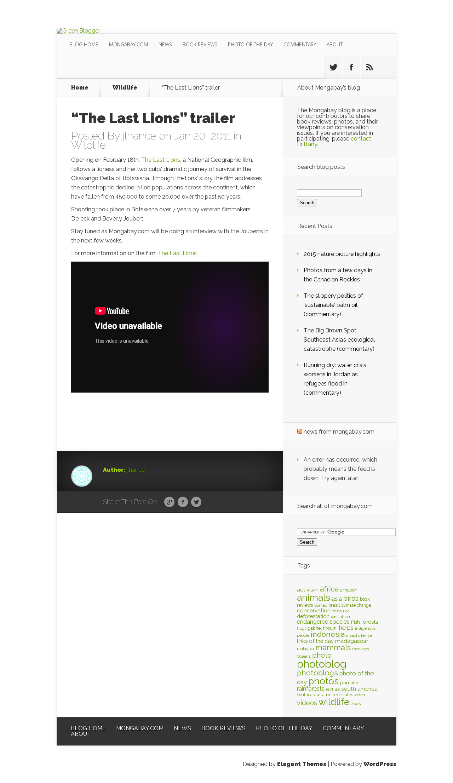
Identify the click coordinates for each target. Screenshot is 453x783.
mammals (333, 647)
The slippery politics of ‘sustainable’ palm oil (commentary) (333, 305)
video (360, 694)
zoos (356, 703)
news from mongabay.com (339, 431)
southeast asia (311, 694)
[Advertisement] (113, 427)
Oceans (304, 656)
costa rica (341, 610)
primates (349, 682)
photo (322, 655)
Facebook (182, 502)
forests (369, 622)
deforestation (313, 616)
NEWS (165, 44)
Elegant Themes (301, 764)
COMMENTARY (299, 44)
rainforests (311, 688)
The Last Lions (160, 159)
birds (351, 598)
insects (353, 635)
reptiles (333, 689)
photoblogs (317, 672)
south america (359, 689)
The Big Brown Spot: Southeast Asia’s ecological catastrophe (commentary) (339, 339)
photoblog (321, 664)
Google (169, 502)
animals (313, 597)
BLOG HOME (83, 44)
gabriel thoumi (323, 628)
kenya (366, 635)
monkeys (360, 649)
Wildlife (125, 88)
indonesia (328, 634)
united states (339, 694)
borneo (320, 605)
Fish (355, 622)
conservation (314, 610)
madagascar (351, 641)
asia (337, 598)
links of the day (315, 641)
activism (308, 589)
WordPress (379, 764)
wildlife (334, 702)
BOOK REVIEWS (200, 44)
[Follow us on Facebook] (351, 67)
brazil (334, 605)
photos (323, 680)
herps (346, 627)
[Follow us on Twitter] (333, 67)
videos (307, 703)
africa (329, 588)
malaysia (305, 648)
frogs (301, 628)
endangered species (323, 621)
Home (79, 88)
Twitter (196, 502)
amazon (348, 590)
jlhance (139, 136)
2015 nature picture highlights (342, 254)
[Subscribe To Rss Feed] (369, 67)
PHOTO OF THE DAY (250, 44)
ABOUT (335, 44)
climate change (356, 605)
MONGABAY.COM (128, 44)
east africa (340, 616)
